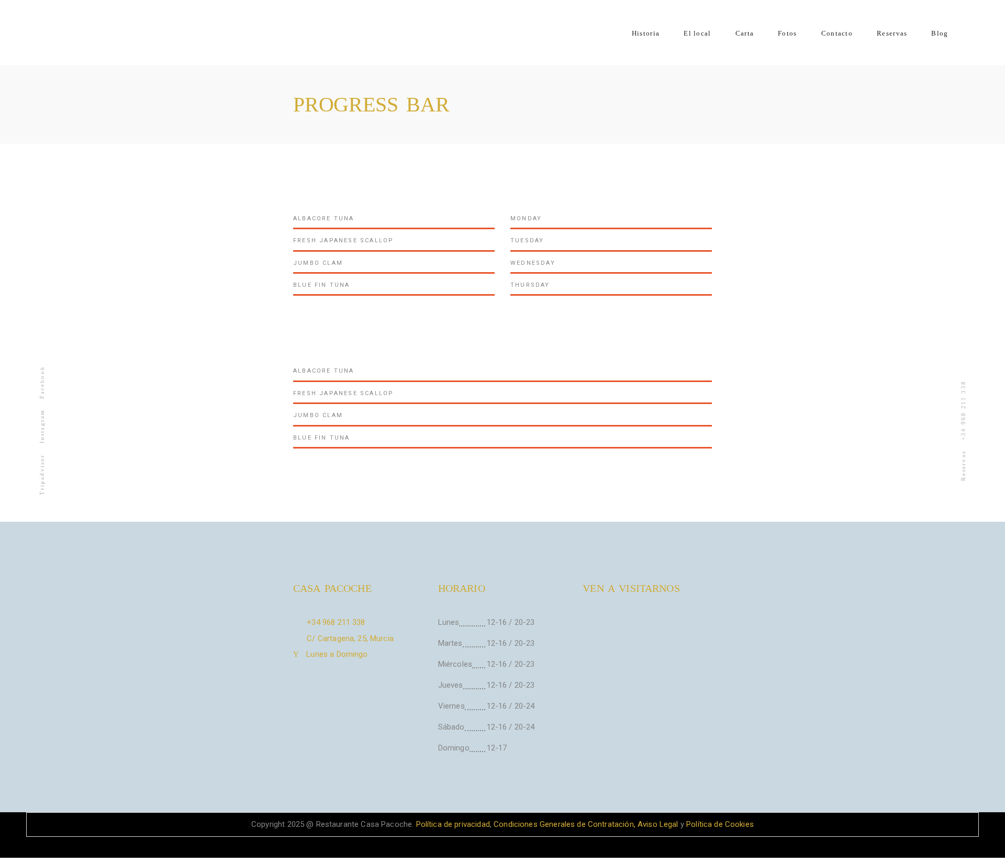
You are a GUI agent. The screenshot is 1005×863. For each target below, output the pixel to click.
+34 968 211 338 (963, 410)
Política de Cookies (720, 824)
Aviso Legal (658, 824)
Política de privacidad (451, 824)
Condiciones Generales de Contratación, (564, 824)
